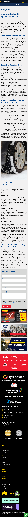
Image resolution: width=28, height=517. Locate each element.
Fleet (3, 474)
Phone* (3, 278)
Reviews (4, 478)
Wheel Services (5, 467)
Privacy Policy (5, 302)
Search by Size (5, 448)
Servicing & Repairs (6, 464)
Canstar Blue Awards (6, 484)
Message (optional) (6, 292)
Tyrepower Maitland (15, 4)
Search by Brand (5, 450)
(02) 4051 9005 (8, 415)
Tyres (3, 445)
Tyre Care (4, 452)
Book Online (5, 473)
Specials (4, 469)
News (3, 476)
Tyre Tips (4, 454)
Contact (4, 471)
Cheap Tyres (4, 488)
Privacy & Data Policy (9, 512)
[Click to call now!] (16, 1)
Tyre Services (4, 466)
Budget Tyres (4, 486)
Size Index (4, 483)
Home (3, 9)
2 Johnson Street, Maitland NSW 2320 (14, 412)
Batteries (3, 462)
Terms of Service (13, 302)
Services (4, 461)
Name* (3, 274)
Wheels (4, 455)
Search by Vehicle (6, 447)
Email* (3, 283)
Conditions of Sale (17, 512)
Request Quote (6, 306)
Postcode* (4, 287)
